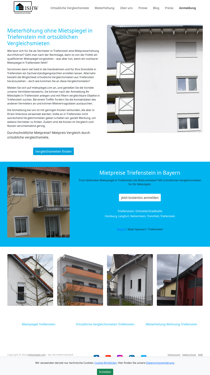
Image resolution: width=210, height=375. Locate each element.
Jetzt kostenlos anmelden (140, 197)
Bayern (121, 229)
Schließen (105, 372)
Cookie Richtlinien (105, 363)
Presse (142, 8)
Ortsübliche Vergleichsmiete (70, 8)
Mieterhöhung (104, 8)
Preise (169, 8)
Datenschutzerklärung (160, 363)
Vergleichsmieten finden (53, 151)
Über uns (126, 8)
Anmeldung (187, 8)
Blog (156, 8)
